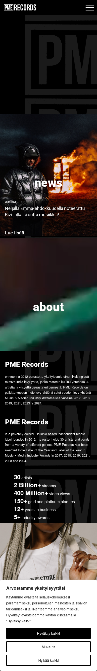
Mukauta (48, 646)
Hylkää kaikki (48, 660)
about (48, 307)
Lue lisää (14, 232)
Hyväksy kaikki (48, 633)
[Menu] (89, 7)
